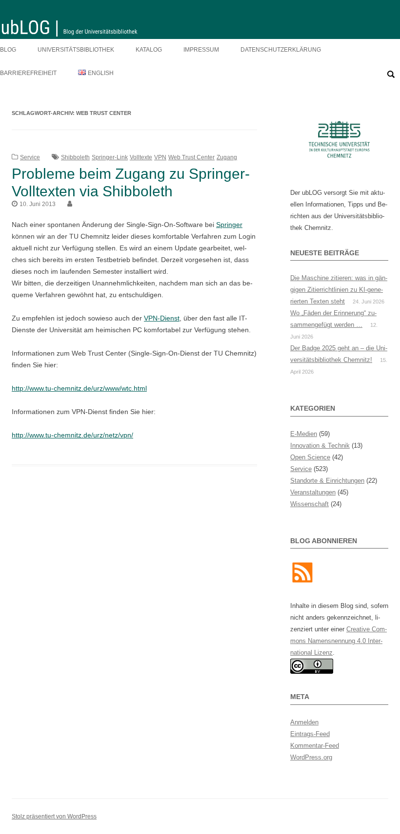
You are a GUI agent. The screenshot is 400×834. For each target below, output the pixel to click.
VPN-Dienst (162, 318)
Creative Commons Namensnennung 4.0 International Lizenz (338, 641)
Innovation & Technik (320, 445)
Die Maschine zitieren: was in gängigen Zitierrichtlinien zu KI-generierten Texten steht (338, 289)
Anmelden (304, 722)
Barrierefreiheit (28, 73)
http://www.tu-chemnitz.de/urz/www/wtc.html (79, 388)
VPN (160, 157)
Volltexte (141, 157)
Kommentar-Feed (314, 745)
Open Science (310, 457)
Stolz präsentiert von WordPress (54, 816)
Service (30, 157)
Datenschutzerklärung (280, 49)
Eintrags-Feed (310, 734)
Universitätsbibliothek (76, 49)
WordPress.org (311, 757)
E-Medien (303, 433)
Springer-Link (110, 157)
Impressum (201, 49)
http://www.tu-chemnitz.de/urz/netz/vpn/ (72, 435)
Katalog (149, 49)
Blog (8, 49)
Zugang (227, 157)
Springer (229, 224)
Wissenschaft (309, 504)
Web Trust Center (191, 157)
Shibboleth (75, 157)
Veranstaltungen (313, 492)
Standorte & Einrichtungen (327, 480)
